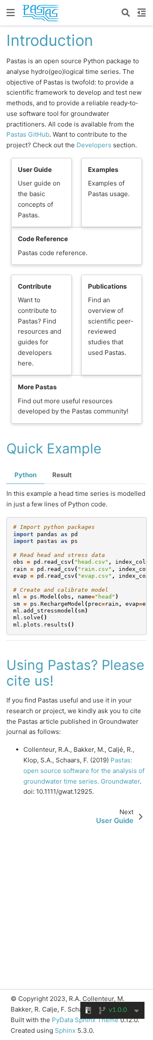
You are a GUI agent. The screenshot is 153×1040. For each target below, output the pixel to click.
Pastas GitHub (27, 134)
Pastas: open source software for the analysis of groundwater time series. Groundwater (83, 770)
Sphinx (65, 1030)
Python (25, 475)
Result (62, 475)
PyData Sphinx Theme (86, 1020)
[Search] (125, 12)
